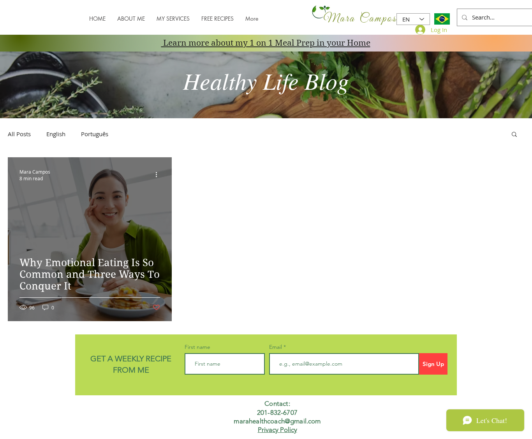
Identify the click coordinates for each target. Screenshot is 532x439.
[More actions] (159, 175)
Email (276, 347)
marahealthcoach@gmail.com (277, 421)
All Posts (19, 134)
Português (94, 134)
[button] (514, 135)
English (55, 134)
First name (197, 347)
